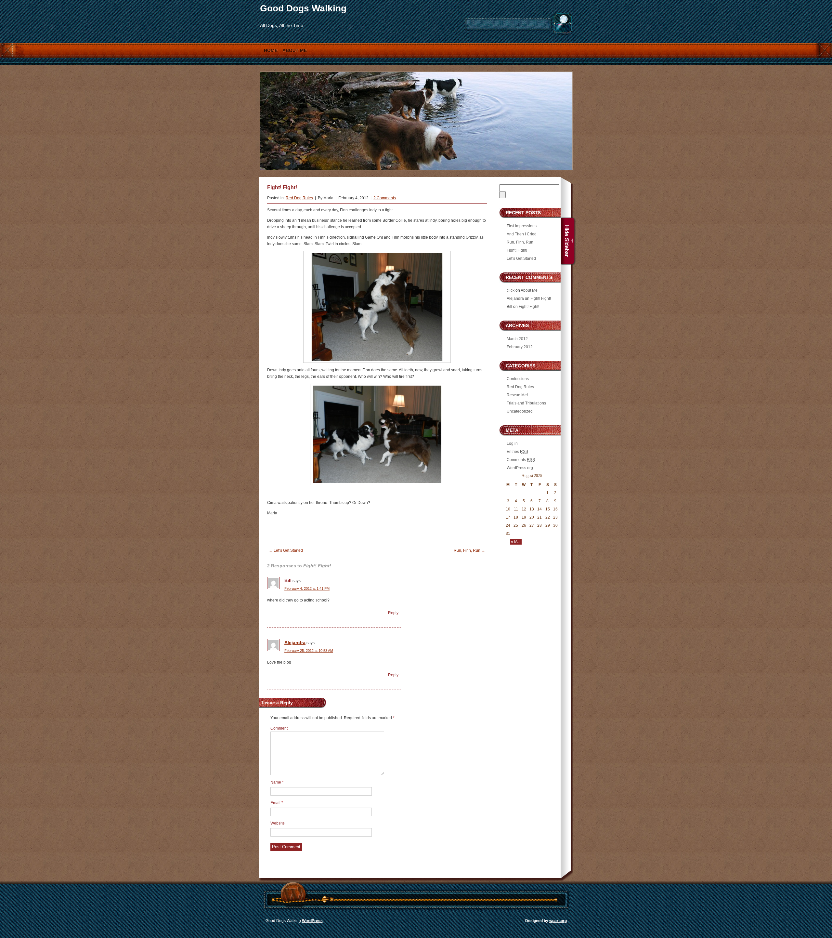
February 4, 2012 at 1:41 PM (307, 588)
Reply (393, 613)
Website (277, 823)
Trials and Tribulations (526, 403)
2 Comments (384, 198)
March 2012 (517, 339)
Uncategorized (520, 411)
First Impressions (522, 226)
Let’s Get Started (286, 550)
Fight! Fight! (517, 250)
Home (271, 50)
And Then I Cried (522, 234)
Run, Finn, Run (469, 550)
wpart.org (558, 920)
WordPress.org (520, 468)
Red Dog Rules (299, 198)
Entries (517, 451)
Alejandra (295, 642)
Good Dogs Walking (303, 8)
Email (276, 802)
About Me (294, 50)
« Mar (516, 541)
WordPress (312, 920)
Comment (279, 728)
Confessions (518, 379)
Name (277, 782)
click (510, 290)
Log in (512, 443)
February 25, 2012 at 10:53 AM (308, 651)
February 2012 (520, 347)
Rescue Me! (517, 395)
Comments (521, 459)
